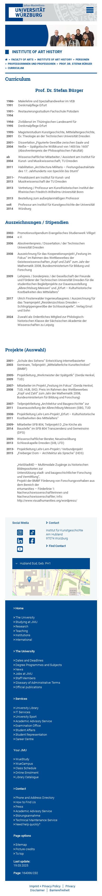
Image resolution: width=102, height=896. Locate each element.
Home (19, 608)
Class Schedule (25, 768)
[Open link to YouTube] (18, 549)
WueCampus (24, 763)
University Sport (26, 716)
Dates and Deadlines (29, 660)
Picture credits (25, 849)
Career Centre (24, 739)
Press (19, 806)
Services (21, 698)
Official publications (28, 687)
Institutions (22, 635)
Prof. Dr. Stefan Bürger (75, 63)
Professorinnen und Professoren (32, 63)
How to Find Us (25, 802)
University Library (26, 708)
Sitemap (21, 844)
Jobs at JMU (23, 673)
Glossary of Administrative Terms (37, 682)
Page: (17, 873)
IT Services (22, 712)
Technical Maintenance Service (36, 820)
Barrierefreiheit (60, 890)
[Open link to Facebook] (30, 541)
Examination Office (28, 725)
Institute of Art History (37, 52)
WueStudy (22, 759)
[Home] (6, 59)
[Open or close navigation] (89, 10)
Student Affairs (25, 730)
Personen (82, 59)
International (23, 639)
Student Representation (31, 734)
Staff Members (25, 678)
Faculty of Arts (22, 59)
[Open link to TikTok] (30, 533)
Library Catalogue (27, 777)
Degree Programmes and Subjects (38, 665)
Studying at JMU (26, 622)
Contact (54, 523)
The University (25, 617)
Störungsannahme (27, 815)
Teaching (21, 631)
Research (21, 626)
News (19, 669)
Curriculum (16, 68)
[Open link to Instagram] (18, 533)
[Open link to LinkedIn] (18, 541)
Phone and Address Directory (34, 797)
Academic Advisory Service (33, 721)
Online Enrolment (26, 772)
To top (19, 853)
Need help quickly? (27, 824)
